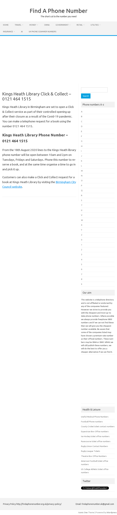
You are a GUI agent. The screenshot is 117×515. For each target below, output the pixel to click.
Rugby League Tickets (90, 451)
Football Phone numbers (92, 421)
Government (62, 25)
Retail (80, 25)
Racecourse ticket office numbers (95, 441)
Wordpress (112, 512)
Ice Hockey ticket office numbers (95, 436)
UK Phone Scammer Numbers (42, 32)
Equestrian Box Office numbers (95, 431)
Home (6, 25)
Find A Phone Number (58, 10)
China (47, 25)
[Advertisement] (58, 58)
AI (22, 32)
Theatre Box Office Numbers (94, 456)
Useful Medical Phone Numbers (94, 417)
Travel (18, 25)
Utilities (95, 25)
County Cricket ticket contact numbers (98, 426)
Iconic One (83, 512)
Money (32, 25)
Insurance (8, 32)
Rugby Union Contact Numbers (94, 446)
